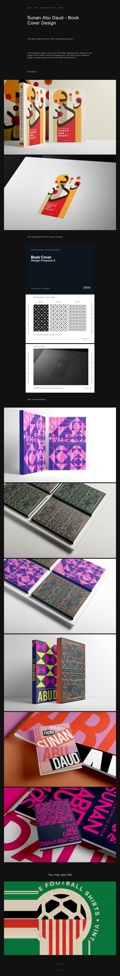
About (29, 8)
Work (36, 8)
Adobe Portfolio (62, 970)
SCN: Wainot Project (48, 8)
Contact (61, 8)
